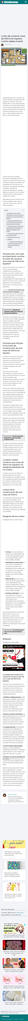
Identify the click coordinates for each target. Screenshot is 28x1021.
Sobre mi (22, 1019)
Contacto (16, 1019)
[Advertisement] (14, 19)
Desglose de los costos (13, 237)
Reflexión (9, 239)
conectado (19, 913)
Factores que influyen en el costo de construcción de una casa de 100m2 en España (14, 222)
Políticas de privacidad (6, 1019)
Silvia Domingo (8, 44)
